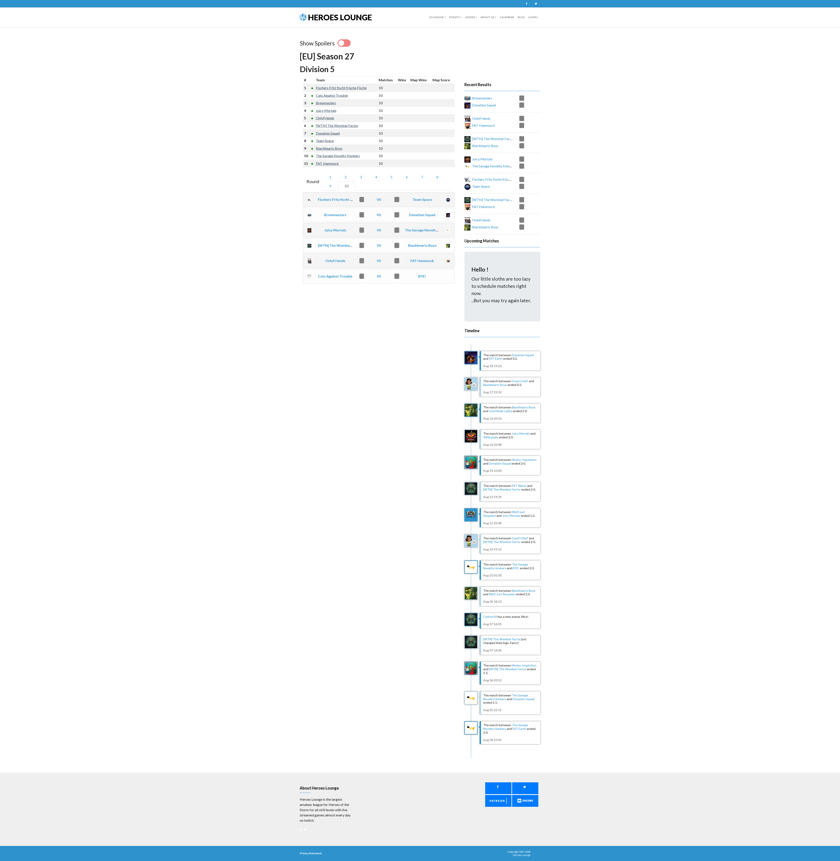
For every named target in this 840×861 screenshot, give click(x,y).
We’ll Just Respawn (502, 594)
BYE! (422, 276)
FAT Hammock (327, 163)
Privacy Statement (311, 853)
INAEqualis (490, 437)
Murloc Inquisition (524, 460)
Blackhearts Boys (329, 148)
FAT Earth (495, 358)
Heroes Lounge (339, 17)
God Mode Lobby (500, 411)
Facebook (526, 3)
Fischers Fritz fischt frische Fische (341, 88)
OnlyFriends (325, 118)
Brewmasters (326, 103)
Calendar (507, 17)
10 (347, 186)
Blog (521, 17)
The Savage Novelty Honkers (338, 156)
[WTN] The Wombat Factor (337, 125)
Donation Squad (328, 133)
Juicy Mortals (326, 110)
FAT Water (519, 486)
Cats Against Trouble (332, 95)
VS (379, 199)
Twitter (535, 3)
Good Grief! (520, 381)
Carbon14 (490, 616)
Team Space (325, 141)
